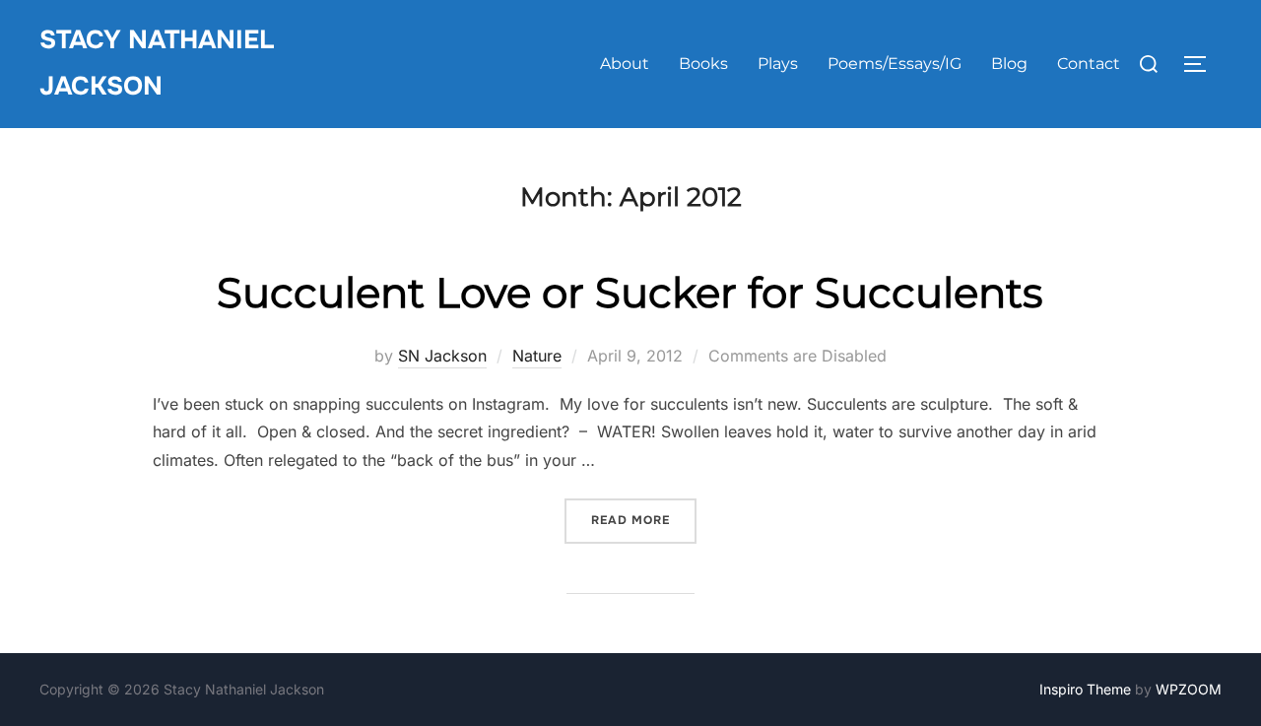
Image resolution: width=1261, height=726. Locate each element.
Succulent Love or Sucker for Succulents (630, 292)
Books (703, 63)
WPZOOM (1189, 689)
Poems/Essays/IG (895, 63)
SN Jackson (442, 355)
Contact (1088, 63)
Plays (778, 63)
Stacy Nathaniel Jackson (156, 63)
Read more (644, 519)
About (624, 63)
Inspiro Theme (1085, 689)
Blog (1009, 63)
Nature (537, 355)
